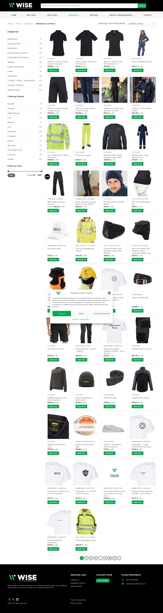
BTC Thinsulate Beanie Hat (141, 203)
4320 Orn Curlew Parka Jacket (141, 109)
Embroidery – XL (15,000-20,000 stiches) (86, 492)
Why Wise (31, 15)
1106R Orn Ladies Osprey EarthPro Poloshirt (57, 63)
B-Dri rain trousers (83, 155)
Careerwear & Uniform (18, 53)
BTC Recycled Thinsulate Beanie (114, 203)
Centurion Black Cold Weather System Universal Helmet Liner (141, 251)
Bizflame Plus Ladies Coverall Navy (140, 156)
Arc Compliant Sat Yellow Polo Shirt (58, 156)
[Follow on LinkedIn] (17, 599)
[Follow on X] (13, 599)
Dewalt (11, 104)
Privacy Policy (84, 319)
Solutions (52, 15)
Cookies (75, 319)
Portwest (12, 131)
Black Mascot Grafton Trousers (56, 203)
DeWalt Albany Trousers (142, 349)
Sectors (93, 15)
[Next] (119, 558)
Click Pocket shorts (55, 349)
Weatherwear (14, 90)
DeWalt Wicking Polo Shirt (56, 446)
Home (13, 15)
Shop (18, 24)
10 (110, 558)
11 (114, 558)
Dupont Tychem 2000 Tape (85, 446)
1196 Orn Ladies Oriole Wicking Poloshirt (113, 63)
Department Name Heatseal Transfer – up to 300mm (114, 351)
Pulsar (10, 141)
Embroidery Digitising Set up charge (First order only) (114, 493)
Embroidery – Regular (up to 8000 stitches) (58, 492)
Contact (148, 15)
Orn (9, 127)
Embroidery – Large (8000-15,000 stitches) (141, 446)
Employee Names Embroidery (54, 541)
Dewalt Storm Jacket (140, 398)
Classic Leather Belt (140, 298)
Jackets (11, 62)
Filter (11, 175)
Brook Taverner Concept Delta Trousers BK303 (86, 203)
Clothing (28, 24)
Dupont (11, 108)
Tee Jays (11, 145)
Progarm (12, 136)
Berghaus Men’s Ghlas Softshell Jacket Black (113, 156)
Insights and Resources (120, 15)
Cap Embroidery (54, 249)
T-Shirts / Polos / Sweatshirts (21, 80)
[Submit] (142, 5)
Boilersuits (12, 48)
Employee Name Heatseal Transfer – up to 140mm (142, 492)
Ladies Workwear (16, 67)
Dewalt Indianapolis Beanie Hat (84, 399)
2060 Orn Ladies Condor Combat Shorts (57, 109)
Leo (9, 118)
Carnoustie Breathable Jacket (85, 250)
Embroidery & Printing (18, 57)
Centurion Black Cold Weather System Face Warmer (113, 251)
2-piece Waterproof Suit (142, 62)
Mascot (11, 122)
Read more (53, 70)
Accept (61, 314)
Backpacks (13, 39)
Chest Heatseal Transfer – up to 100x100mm (114, 299)
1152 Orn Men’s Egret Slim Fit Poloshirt (86, 63)
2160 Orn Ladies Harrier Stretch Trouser (85, 109)
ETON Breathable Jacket (86, 540)
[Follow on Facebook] (9, 599)
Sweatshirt (12, 76)
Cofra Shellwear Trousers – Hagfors (86, 350)
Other (10, 71)
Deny (81, 314)
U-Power (12, 155)
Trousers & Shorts (16, 85)
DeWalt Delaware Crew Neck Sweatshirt (57, 399)
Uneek (10, 159)
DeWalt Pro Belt (110, 398)
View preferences (101, 314)
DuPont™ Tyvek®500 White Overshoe (112, 446)
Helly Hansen (14, 113)
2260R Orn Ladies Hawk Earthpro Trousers (114, 109)
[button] (109, 293)
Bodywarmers (14, 44)
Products (73, 15)
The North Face (15, 150)
